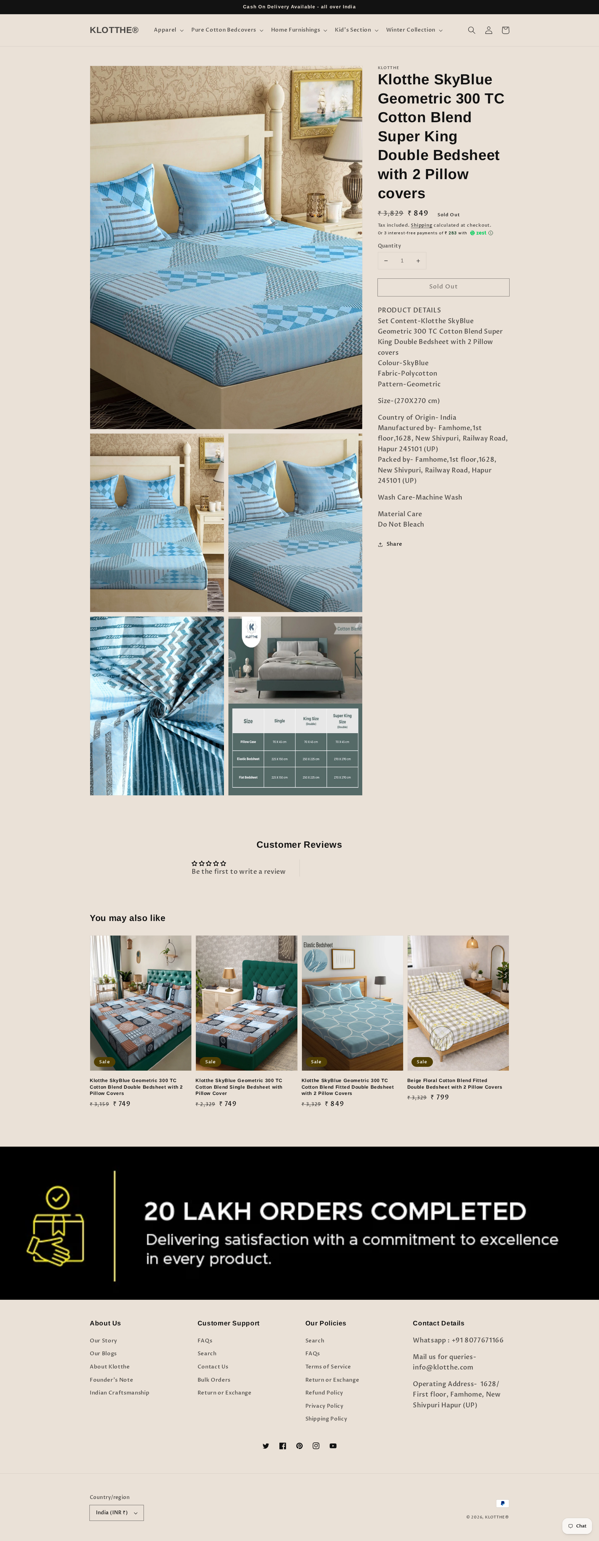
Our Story (103, 1341)
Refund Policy (324, 1393)
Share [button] (394, 544)
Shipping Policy (326, 1419)
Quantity (389, 246)
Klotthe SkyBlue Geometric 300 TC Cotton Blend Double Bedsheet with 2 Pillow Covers (136, 1087)
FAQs (205, 1341)
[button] (168, 30)
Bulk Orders (214, 1380)
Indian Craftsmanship (119, 1393)
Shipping (421, 225)
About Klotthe (110, 1367)
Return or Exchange (225, 1393)
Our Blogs (103, 1353)
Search (207, 1353)
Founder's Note (111, 1380)
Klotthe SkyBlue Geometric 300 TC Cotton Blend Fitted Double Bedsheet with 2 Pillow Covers (348, 1087)
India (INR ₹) (112, 1512)
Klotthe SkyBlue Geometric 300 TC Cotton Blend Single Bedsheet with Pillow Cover (239, 1087)
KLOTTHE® (497, 1517)
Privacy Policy (324, 1406)
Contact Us (213, 1367)
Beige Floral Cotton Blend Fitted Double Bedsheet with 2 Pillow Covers (455, 1084)
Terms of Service (328, 1367)
